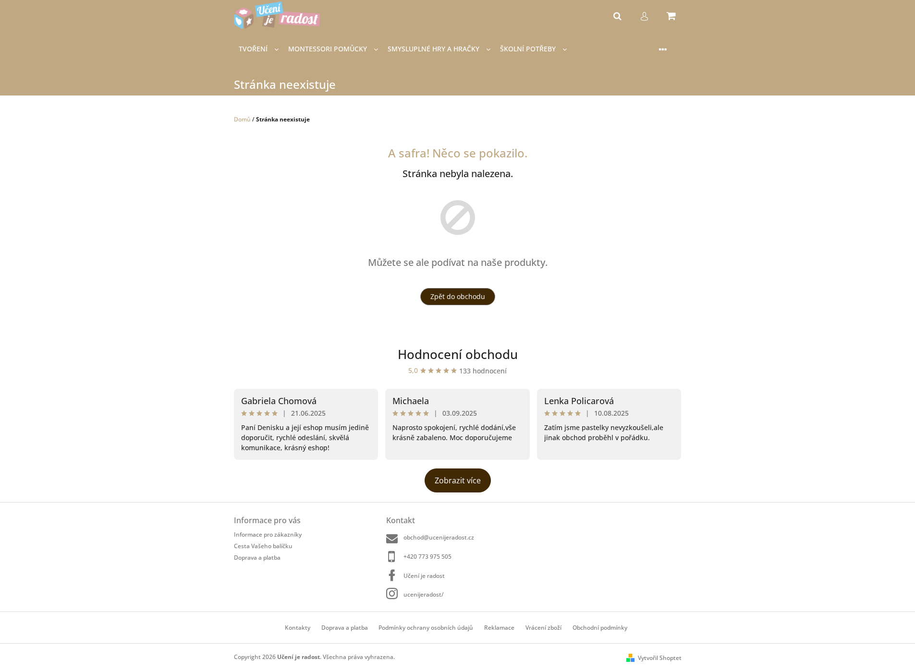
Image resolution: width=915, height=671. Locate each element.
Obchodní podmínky (600, 627)
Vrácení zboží (543, 627)
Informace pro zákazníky (268, 534)
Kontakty (297, 627)
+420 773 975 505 (427, 556)
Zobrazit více (458, 480)
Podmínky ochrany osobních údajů (425, 627)
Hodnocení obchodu (458, 354)
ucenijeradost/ (423, 594)
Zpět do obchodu (457, 296)
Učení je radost (424, 576)
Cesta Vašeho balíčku (263, 546)
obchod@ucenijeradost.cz (438, 537)
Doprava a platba (257, 557)
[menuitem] (258, 49)
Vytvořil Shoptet (660, 658)
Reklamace (499, 627)
